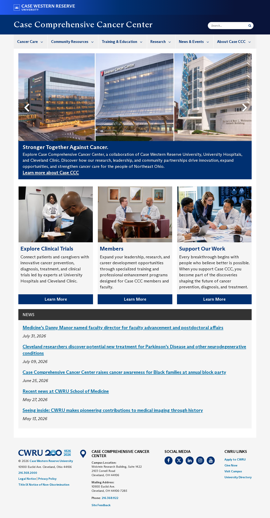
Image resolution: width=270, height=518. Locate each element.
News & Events (191, 41)
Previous (28, 100)
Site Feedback (101, 505)
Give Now (230, 465)
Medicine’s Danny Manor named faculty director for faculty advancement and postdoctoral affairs (123, 327)
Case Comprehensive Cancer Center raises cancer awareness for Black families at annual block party (124, 372)
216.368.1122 (110, 498)
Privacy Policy (47, 479)
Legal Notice (27, 479)
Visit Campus (233, 471)
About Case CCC (231, 41)
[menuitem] (31, 41)
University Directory (238, 477)
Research (158, 41)
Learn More (56, 299)
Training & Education (119, 41)
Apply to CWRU (235, 459)
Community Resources (69, 41)
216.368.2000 (27, 473)
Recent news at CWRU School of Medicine (66, 391)
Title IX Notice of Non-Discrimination (43, 484)
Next (245, 100)
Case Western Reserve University (51, 461)
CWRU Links (235, 452)
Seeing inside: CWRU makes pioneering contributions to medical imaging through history (113, 410)
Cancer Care (27, 41)
